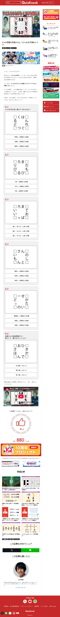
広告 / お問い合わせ (51, 110)
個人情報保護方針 (14, 606)
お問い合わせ (52, 606)
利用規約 (6, 606)
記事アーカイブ (50, 106)
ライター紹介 (49, 102)
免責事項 (36, 606)
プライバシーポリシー (27, 606)
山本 (16, 71)
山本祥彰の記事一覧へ (21, 587)
